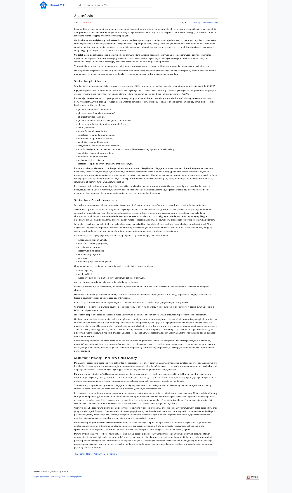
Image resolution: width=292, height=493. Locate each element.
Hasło (89, 454)
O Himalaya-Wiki (58, 477)
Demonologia (110, 454)
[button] (34, 5)
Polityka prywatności (41, 477)
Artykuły (98, 454)
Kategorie (79, 454)
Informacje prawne (74, 477)
